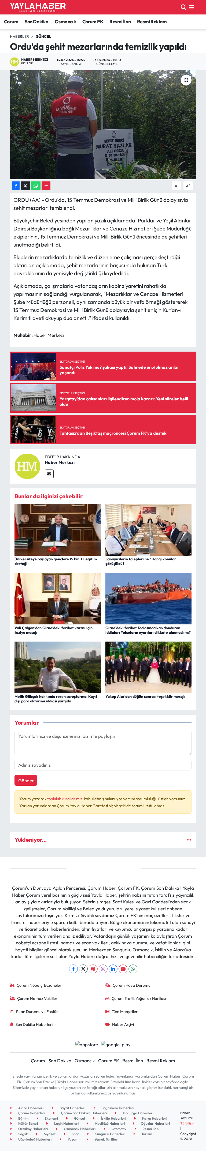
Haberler (19, 36)
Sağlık (22, 1134)
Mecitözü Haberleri (109, 1123)
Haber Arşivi (123, 1024)
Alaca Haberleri (30, 1108)
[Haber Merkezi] (27, 465)
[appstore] (86, 1043)
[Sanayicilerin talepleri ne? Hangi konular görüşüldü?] (148, 529)
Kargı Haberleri (154, 1118)
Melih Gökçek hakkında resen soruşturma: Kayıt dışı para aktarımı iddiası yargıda (55, 698)
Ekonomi (51, 1118)
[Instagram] (103, 968)
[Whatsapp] (132, 968)
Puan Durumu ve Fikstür (37, 1011)
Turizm (146, 1134)
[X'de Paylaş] (25, 185)
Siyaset (49, 1134)
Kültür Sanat (27, 1123)
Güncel (43, 36)
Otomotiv (118, 1129)
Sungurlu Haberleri (109, 1134)
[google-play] (116, 1043)
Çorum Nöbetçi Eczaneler (39, 985)
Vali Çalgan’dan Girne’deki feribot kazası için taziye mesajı (53, 630)
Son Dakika (37, 21)
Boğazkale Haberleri (117, 1108)
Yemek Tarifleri (106, 1139)
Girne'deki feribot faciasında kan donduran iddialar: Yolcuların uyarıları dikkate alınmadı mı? (148, 630)
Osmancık (65, 21)
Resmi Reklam (152, 21)
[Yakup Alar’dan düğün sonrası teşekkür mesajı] (148, 666)
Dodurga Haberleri (137, 1113)
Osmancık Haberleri (79, 1129)
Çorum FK (92, 21)
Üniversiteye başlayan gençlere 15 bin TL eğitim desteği (55, 561)
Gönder (26, 780)
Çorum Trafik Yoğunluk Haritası (139, 998)
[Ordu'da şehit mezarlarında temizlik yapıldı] (103, 124)
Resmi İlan (120, 21)
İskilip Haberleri (113, 1118)
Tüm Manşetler (125, 1011)
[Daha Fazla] (46, 185)
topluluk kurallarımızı (65, 798)
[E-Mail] (49, 474)
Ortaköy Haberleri (32, 1129)
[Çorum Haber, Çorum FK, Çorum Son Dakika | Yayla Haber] (38, 7)
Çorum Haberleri (31, 1113)
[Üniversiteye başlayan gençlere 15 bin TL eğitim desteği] (57, 529)
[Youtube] (123, 968)
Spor (75, 1134)
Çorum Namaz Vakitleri (37, 998)
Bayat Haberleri (72, 1108)
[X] (83, 968)
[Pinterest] (93, 968)
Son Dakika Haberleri (34, 1024)
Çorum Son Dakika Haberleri (83, 1113)
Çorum (11, 21)
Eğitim (22, 1118)
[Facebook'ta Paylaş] (16, 185)
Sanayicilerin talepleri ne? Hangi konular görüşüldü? (140, 561)
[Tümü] (189, 840)
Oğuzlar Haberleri (155, 1123)
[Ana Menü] (191, 7)
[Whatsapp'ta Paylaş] (36, 185)
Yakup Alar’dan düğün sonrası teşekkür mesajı (145, 696)
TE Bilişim (187, 1123)
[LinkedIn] (113, 968)
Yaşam (72, 1139)
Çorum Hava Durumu (131, 985)
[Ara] (183, 7)
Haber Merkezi (60, 462)
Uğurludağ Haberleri (34, 1139)
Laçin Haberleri (66, 1123)
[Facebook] (73, 968)
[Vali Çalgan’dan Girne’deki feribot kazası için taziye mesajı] (57, 598)
